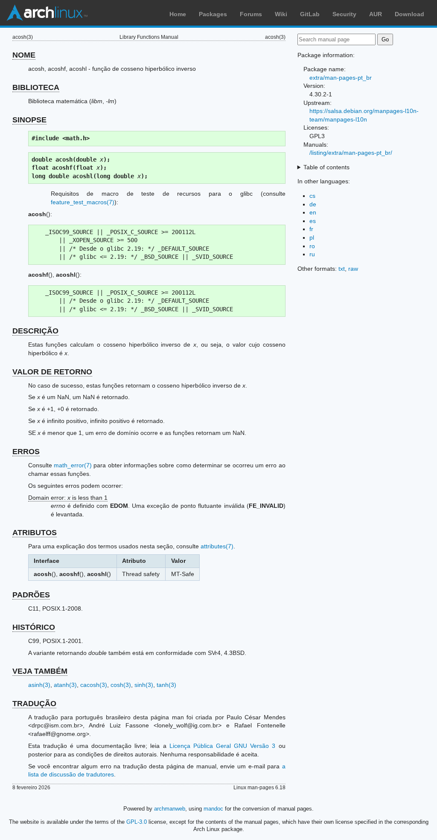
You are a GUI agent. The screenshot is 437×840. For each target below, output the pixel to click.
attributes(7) (217, 546)
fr (311, 229)
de (312, 204)
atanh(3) (65, 684)
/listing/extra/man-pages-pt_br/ (350, 152)
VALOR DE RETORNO (52, 372)
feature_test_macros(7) (82, 202)
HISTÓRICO (33, 627)
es (312, 220)
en (312, 212)
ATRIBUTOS (34, 532)
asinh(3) (39, 684)
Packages (213, 14)
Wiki (281, 14)
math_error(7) (73, 465)
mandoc (213, 808)
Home (177, 14)
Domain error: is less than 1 (68, 497)
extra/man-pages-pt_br (340, 77)
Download (409, 14)
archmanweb (169, 808)
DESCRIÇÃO (35, 331)
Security (344, 14)
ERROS (26, 451)
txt (341, 268)
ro (312, 246)
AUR (375, 14)
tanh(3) (166, 684)
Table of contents (326, 167)
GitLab (310, 14)
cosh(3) (121, 684)
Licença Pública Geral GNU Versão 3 (222, 745)
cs (312, 195)
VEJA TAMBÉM (39, 671)
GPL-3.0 (136, 822)
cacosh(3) (93, 684)
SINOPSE (29, 120)
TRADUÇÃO (34, 703)
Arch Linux (46, 12)
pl (311, 237)
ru (312, 254)
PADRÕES (31, 595)
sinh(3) (143, 684)
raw (353, 268)
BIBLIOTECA (35, 87)
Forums (251, 14)
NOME (23, 55)
